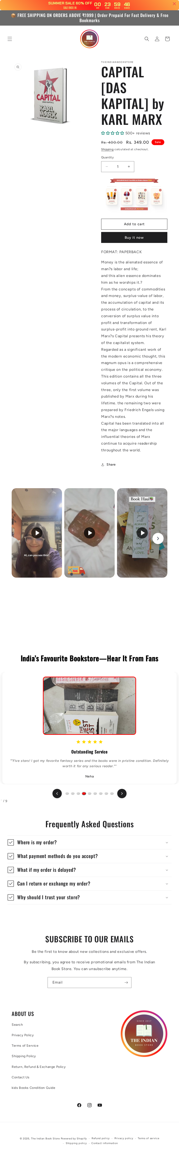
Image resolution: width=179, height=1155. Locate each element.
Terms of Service (25, 1046)
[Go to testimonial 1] (67, 793)
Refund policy (101, 1138)
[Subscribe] (126, 982)
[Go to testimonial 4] (84, 793)
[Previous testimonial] (57, 793)
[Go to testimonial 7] (101, 793)
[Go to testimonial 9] (112, 793)
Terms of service (148, 1138)
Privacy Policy (23, 1035)
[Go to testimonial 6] (95, 793)
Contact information (104, 1143)
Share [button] (111, 465)
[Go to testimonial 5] (89, 793)
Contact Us (21, 1077)
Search (17, 1025)
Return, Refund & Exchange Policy (39, 1067)
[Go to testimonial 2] (73, 793)
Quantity (107, 157)
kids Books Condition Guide (33, 1088)
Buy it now (134, 237)
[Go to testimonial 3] (78, 793)
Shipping (107, 149)
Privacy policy (123, 1138)
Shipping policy (76, 1143)
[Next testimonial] (122, 793)
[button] (10, 39)
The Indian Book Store (45, 1138)
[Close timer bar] (174, 4)
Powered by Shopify (74, 1138)
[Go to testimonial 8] (106, 793)
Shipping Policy (24, 1056)
